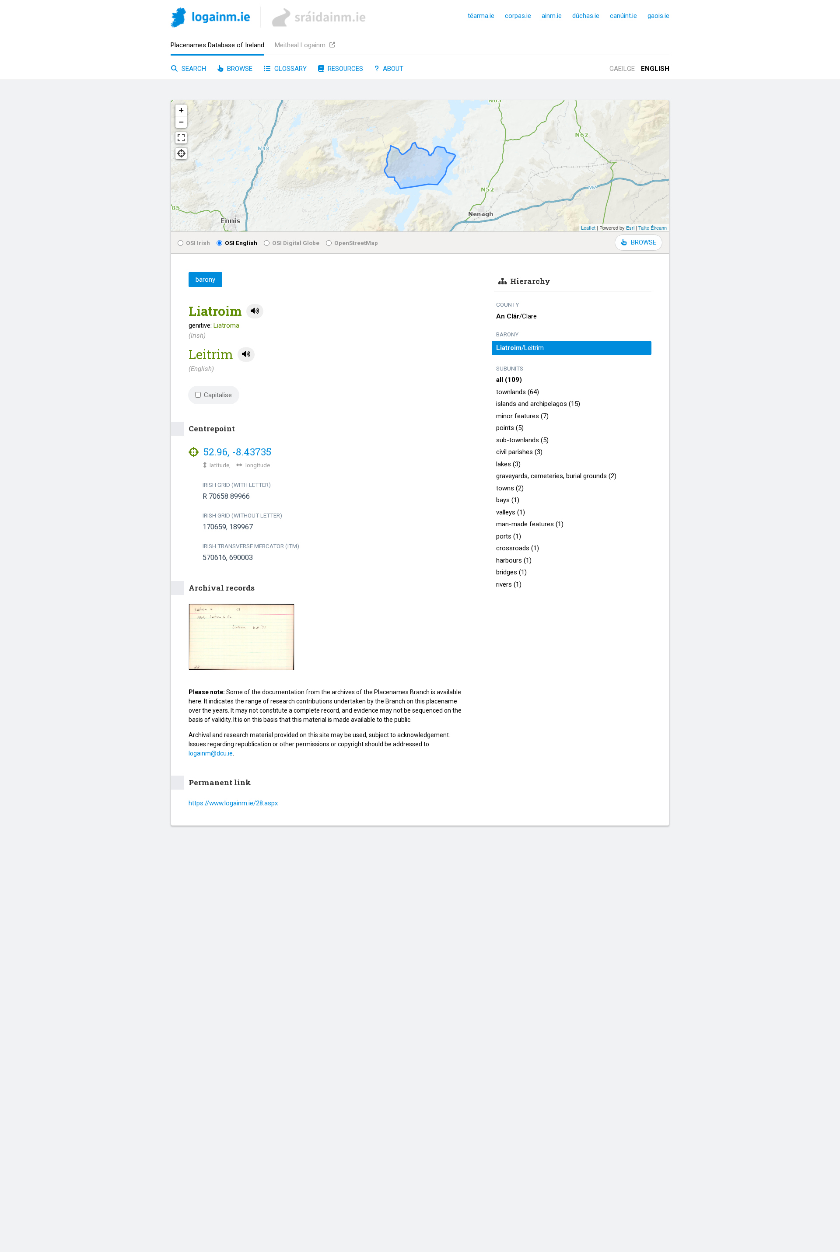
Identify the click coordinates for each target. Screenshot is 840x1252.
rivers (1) (509, 584)
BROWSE (643, 242)
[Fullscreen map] (181, 137)
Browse (238, 69)
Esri (630, 227)
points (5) (510, 428)
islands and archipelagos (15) (538, 404)
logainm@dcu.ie (211, 753)
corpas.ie (518, 16)
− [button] (181, 121)
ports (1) (508, 536)
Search (193, 69)
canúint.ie (623, 16)
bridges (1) (511, 572)
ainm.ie (552, 16)
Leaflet (588, 227)
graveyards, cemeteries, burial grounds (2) (556, 476)
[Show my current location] (181, 153)
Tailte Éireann (652, 227)
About (392, 69)
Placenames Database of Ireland (217, 45)
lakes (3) (508, 464)
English (655, 69)
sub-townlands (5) (522, 440)
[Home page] (210, 19)
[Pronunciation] (254, 311)
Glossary (290, 69)
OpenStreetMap (356, 242)
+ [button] (181, 110)
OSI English (241, 242)
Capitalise (218, 395)
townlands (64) (517, 392)
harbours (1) (514, 560)
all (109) (509, 380)
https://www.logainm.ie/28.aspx (233, 803)
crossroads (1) (517, 548)
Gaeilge (622, 69)
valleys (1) (510, 512)
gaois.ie (658, 16)
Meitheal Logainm (301, 45)
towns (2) (510, 488)
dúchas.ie (585, 16)
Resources (344, 69)
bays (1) (507, 500)
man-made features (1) (530, 524)
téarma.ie (481, 16)
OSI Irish (198, 242)
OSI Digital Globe (295, 242)
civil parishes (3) (519, 452)
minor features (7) (522, 416)
